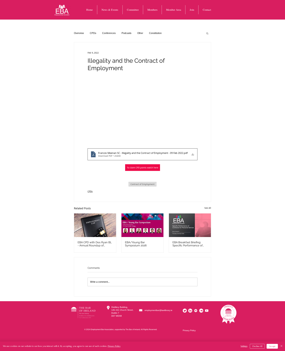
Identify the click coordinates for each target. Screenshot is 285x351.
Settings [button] (244, 346)
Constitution (155, 33)
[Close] (281, 346)
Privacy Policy (189, 330)
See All (207, 207)
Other (140, 33)
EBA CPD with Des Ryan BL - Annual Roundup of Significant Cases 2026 (95, 244)
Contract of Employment (142, 184)
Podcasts (126, 33)
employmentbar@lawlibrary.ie (158, 310)
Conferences (109, 33)
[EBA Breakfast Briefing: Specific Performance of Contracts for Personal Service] (190, 225)
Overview (79, 33)
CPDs (93, 33)
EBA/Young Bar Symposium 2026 (136, 244)
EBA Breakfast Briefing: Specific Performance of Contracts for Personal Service (187, 244)
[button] (207, 33)
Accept (272, 346)
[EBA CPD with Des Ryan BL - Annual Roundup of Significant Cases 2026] (95, 225)
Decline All (257, 346)
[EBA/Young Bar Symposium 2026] (142, 225)
